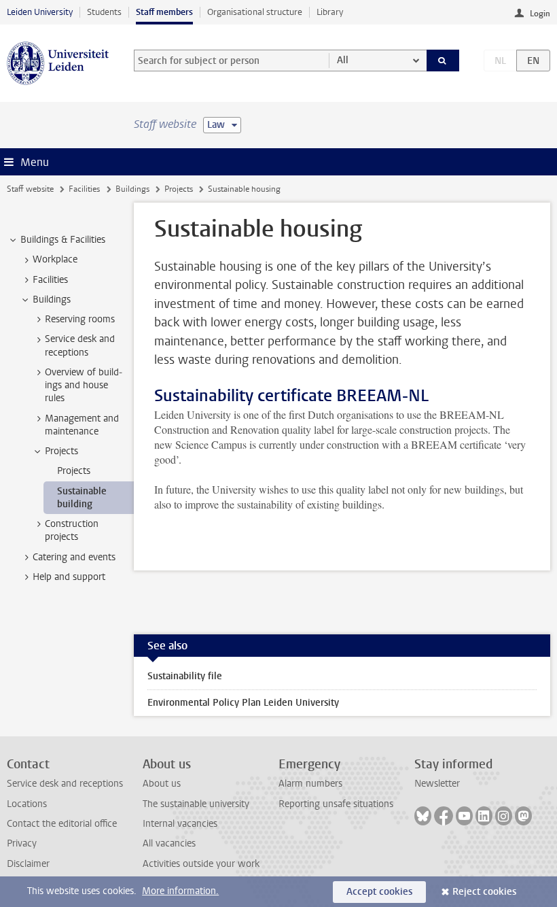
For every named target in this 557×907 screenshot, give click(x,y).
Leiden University (40, 12)
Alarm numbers (310, 783)
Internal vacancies (180, 823)
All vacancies (169, 843)
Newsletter (437, 783)
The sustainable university (196, 804)
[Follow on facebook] (443, 815)
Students (104, 12)
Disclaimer (28, 863)
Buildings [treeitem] (52, 299)
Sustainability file (184, 676)
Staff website (30, 189)
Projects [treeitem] (61, 451)
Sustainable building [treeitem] (82, 498)
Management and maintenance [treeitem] (82, 425)
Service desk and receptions (65, 783)
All (342, 60)
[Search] (443, 60)
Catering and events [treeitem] (74, 557)
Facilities (84, 189)
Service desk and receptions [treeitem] (80, 345)
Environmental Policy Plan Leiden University (243, 702)
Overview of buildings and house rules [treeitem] (83, 385)
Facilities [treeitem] (50, 279)
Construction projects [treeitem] (71, 530)
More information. (180, 891)
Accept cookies (379, 891)
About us (162, 783)
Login (540, 13)
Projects (178, 189)
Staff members (164, 12)
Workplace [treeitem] (55, 259)
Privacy (22, 843)
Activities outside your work (201, 863)
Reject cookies (484, 891)
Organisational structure (254, 12)
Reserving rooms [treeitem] (80, 319)
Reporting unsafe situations (335, 804)
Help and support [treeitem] (69, 576)
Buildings (132, 189)
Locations (27, 804)
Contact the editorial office (62, 823)
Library (330, 12)
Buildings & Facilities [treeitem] (62, 239)
